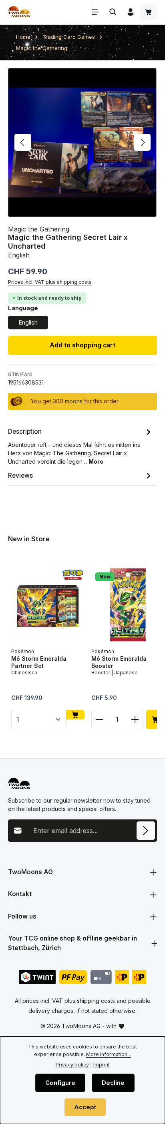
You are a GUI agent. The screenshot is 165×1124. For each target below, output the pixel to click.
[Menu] (95, 12)
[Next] (142, 142)
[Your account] (131, 12)
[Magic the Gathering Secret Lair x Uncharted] (82, 142)
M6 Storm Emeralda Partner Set (38, 662)
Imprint (101, 1065)
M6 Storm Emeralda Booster (119, 662)
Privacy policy (72, 1065)
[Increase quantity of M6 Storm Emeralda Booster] (135, 719)
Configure (60, 1082)
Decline (113, 1082)
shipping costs (96, 1000)
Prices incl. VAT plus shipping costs (50, 282)
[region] (82, 142)
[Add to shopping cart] (75, 714)
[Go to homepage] (19, 12)
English (28, 322)
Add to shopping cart (82, 345)
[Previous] (22, 142)
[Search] (113, 12)
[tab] (80, 446)
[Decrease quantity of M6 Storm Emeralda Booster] (99, 719)
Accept (85, 1107)
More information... (108, 1054)
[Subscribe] (146, 830)
